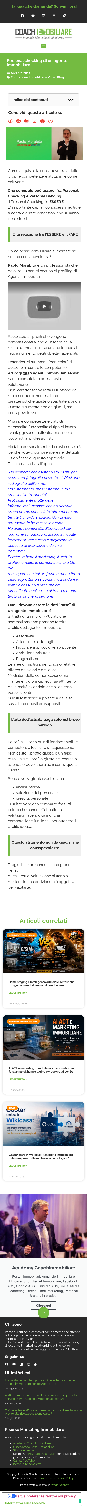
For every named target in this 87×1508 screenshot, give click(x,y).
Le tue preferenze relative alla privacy (46, 1496)
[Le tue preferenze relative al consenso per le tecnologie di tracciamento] (80, 1501)
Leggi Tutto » (18, 992)
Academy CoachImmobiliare (32, 1443)
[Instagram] (54, 15)
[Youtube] (33, 15)
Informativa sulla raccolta (25, 1503)
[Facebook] (22, 15)
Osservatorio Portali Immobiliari (33, 1447)
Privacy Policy (46, 1478)
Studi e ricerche (23, 1450)
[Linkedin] (43, 15)
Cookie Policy (65, 1478)
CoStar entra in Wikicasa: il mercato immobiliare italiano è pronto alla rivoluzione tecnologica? (41, 1156)
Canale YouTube (24, 1460)
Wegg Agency (60, 1484)
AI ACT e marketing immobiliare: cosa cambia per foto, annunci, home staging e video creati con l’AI (41, 1070)
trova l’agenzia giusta (42, 1453)
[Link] (64, 15)
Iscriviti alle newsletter (27, 1464)
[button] (43, 46)
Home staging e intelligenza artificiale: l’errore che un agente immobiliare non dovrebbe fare (41, 983)
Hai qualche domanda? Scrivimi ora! (43, 6)
